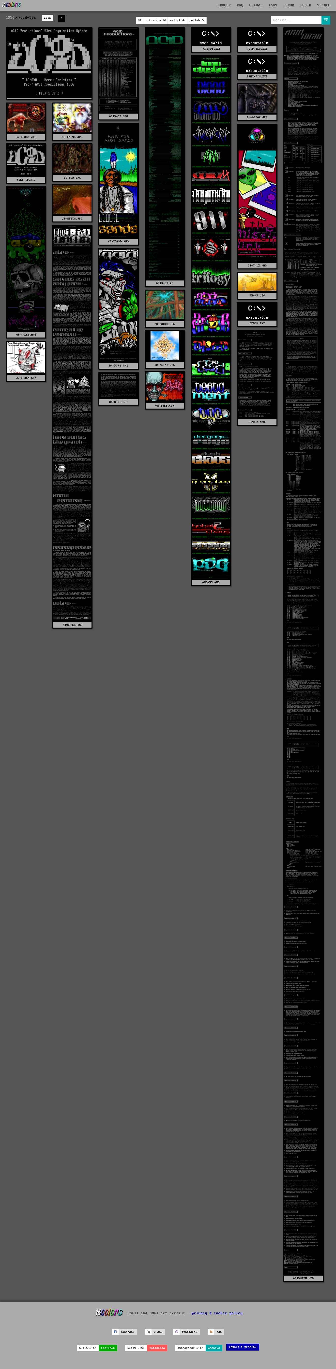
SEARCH (324, 5)
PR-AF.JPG (257, 295)
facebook (128, 1332)
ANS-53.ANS (211, 582)
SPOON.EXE (257, 323)
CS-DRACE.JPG (26, 137)
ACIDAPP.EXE (211, 48)
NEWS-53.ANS (72, 624)
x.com (158, 1332)
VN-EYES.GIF (164, 405)
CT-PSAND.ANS (118, 241)
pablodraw (157, 1348)
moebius (214, 1348)
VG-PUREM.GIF (26, 378)
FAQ (240, 5)
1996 (10, 18)
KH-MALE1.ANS (26, 334)
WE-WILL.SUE (118, 402)
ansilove (108, 1348)
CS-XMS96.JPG (72, 137)
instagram (189, 1332)
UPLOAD (256, 5)
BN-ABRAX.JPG (257, 117)
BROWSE (224, 5)
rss (219, 1332)
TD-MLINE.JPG (164, 365)
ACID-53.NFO (118, 116)
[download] (61, 18)
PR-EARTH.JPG (164, 324)
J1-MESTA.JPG (72, 218)
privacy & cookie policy (217, 1313)
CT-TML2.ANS (257, 265)
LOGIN (305, 5)
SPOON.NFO (257, 422)
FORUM (288, 5)
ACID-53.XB (164, 283)
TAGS (273, 5)
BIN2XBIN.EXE (257, 76)
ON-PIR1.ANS (118, 365)
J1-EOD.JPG (72, 177)
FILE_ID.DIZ (26, 179)
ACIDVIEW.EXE (257, 48)
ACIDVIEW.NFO (303, 1278)
